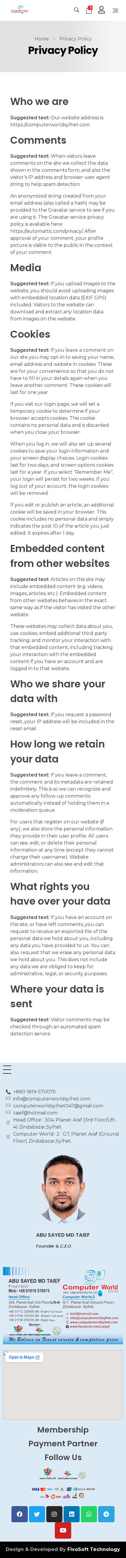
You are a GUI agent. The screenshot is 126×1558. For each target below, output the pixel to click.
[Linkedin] (72, 1514)
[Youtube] (63, 1530)
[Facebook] (19, 1514)
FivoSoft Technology (93, 1549)
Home (42, 39)
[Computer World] (31, 9)
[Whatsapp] (89, 1514)
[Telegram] (106, 1514)
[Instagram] (54, 1514)
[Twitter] (37, 1514)
